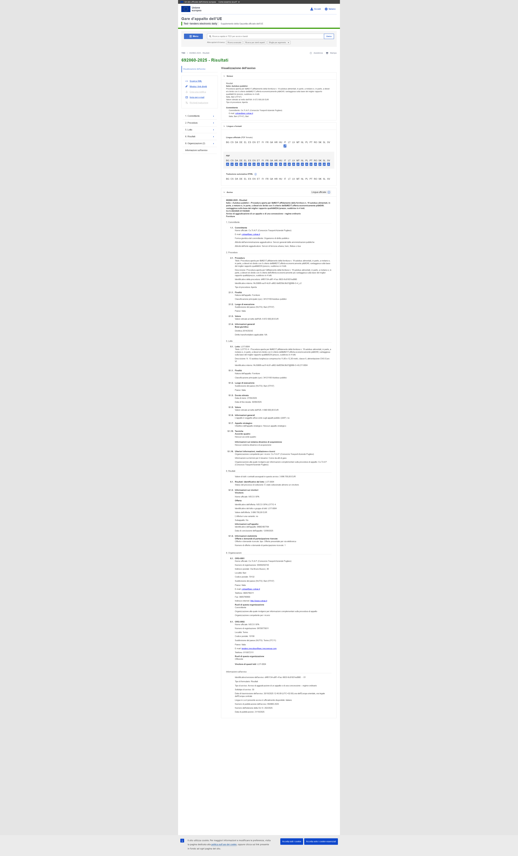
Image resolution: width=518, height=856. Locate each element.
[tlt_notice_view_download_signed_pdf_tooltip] (285, 146)
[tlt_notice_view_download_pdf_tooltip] (227, 164)
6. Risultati (190, 136)
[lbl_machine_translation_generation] (255, 174)
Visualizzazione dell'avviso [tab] (194, 69)
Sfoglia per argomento (278, 42)
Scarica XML (196, 81)
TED (183, 53)
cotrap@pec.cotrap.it (244, 113)
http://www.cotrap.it (258, 601)
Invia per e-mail (197, 97)
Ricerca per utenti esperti (255, 42)
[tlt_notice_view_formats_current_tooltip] (329, 192)
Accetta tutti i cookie (291, 841)
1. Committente (192, 116)
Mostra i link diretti (198, 86)
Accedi (317, 9)
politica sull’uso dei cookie (224, 844)
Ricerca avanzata (234, 42)
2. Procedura (191, 123)
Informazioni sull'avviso (196, 150)
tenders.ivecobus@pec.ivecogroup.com (259, 648)
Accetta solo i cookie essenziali (321, 841)
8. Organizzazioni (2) (195, 143)
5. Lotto (188, 130)
